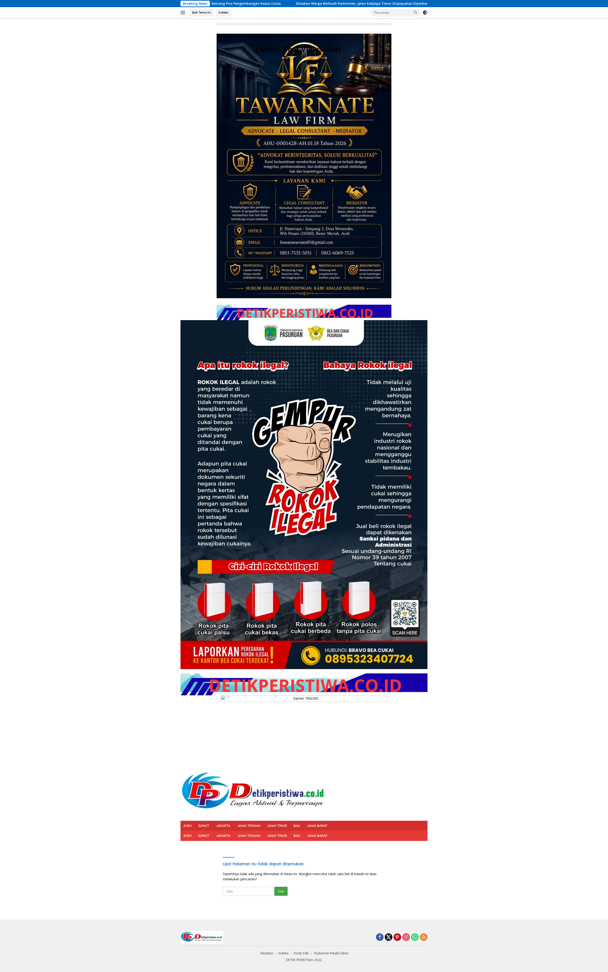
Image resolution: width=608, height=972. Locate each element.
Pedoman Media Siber (331, 953)
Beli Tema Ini (201, 12)
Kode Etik (301, 953)
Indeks (223, 12)
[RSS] (424, 937)
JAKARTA (223, 826)
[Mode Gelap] (425, 13)
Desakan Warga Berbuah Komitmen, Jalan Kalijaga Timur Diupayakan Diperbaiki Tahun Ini (288, 3)
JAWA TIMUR (277, 826)
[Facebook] (380, 937)
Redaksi (267, 953)
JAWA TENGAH (248, 826)
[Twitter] (388, 937)
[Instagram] (406, 937)
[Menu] (183, 13)
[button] (415, 12)
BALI (297, 826)
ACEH (187, 826)
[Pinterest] (397, 937)
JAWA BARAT (317, 826)
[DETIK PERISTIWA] (254, 793)
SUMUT (203, 826)
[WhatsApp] (415, 937)
